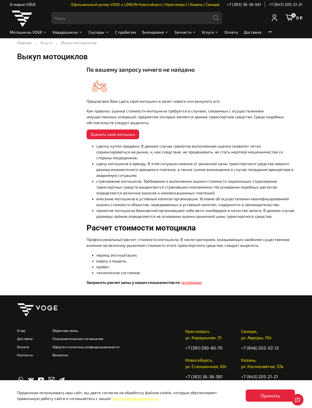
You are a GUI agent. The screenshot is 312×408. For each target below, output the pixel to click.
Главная (24, 42)
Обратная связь (65, 330)
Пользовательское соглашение (77, 339)
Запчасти (182, 32)
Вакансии (60, 355)
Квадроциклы (65, 32)
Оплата (231, 32)
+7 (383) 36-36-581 (244, 4)
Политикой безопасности (135, 398)
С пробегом (125, 32)
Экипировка (153, 32)
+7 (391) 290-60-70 (204, 347)
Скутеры (96, 32)
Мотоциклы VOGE (26, 32)
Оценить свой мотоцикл (113, 134)
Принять (270, 395)
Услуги (208, 32)
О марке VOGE (23, 4)
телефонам (191, 282)
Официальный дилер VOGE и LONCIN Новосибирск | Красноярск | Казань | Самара (145, 4)
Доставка (252, 32)
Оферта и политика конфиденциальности (85, 347)
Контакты (25, 355)
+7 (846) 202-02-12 (260, 347)
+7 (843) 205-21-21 (285, 4)
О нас (21, 330)
